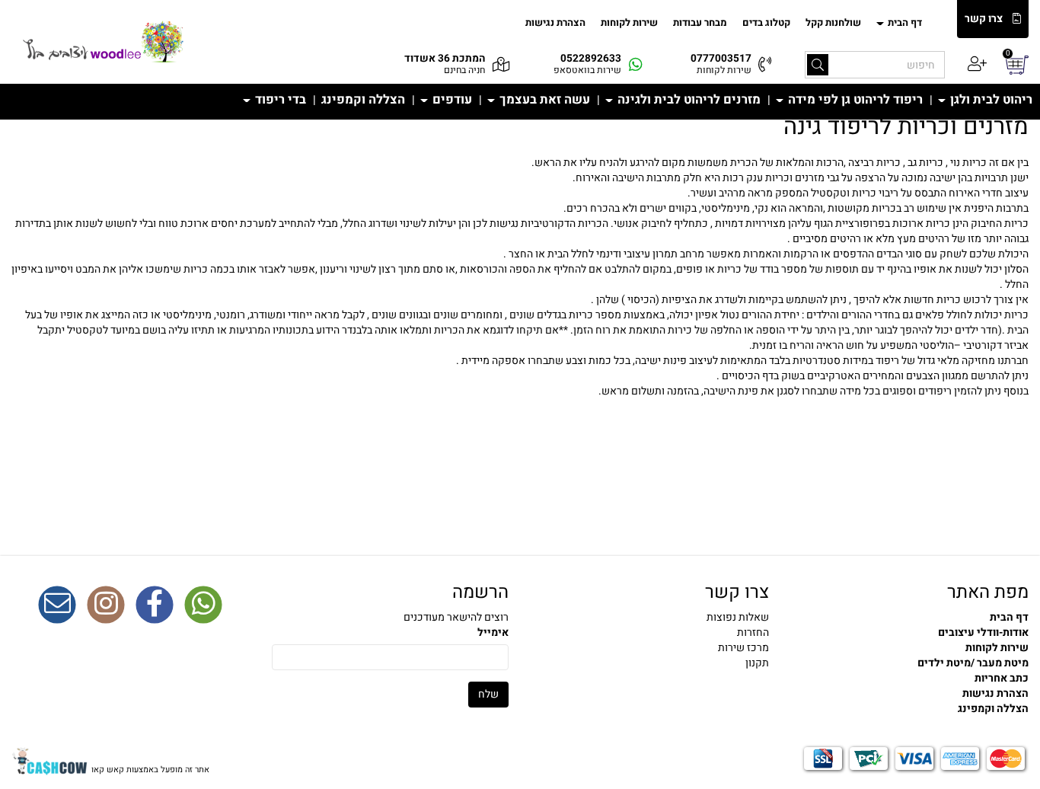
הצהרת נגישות (555, 22)
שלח (488, 694)
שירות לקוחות (629, 22)
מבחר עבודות (700, 22)
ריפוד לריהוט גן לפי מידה (854, 100)
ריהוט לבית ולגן (989, 100)
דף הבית (903, 22)
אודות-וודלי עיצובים (983, 632)
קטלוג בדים (766, 22)
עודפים (450, 100)
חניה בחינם (464, 70)
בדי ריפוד (279, 100)
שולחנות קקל (833, 22)
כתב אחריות (1002, 678)
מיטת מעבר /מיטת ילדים (973, 663)
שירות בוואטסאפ (587, 70)
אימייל (493, 632)
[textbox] (520, 277)
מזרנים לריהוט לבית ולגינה (687, 100)
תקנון (757, 663)
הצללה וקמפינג (363, 100)
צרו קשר (984, 19)
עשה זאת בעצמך (543, 100)
